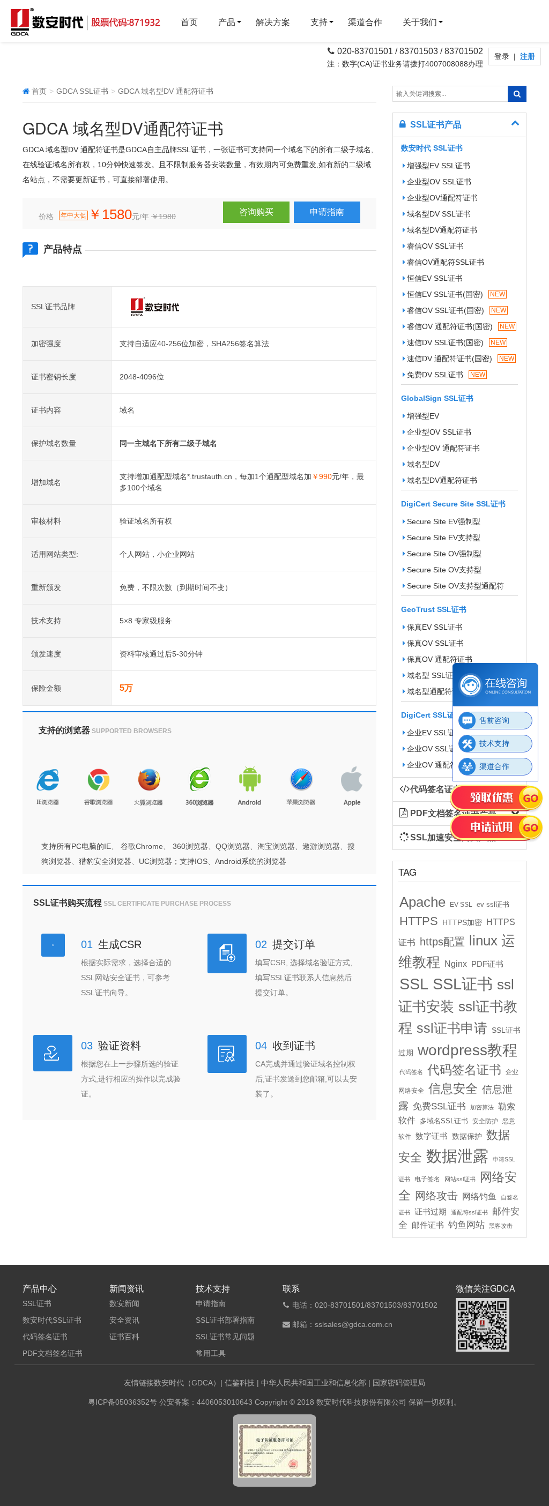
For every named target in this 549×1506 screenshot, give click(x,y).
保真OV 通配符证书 (439, 659)
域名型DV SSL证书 (439, 214)
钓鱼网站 (466, 1225)
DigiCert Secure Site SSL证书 (453, 503)
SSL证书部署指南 (225, 1320)
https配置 (442, 942)
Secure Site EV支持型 (443, 537)
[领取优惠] (497, 799)
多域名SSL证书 (444, 1121)
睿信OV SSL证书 (435, 246)
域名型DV (423, 464)
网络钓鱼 (479, 1196)
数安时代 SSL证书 (432, 148)
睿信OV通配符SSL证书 (445, 262)
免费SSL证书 (439, 1106)
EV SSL (461, 904)
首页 (189, 22)
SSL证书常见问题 (225, 1336)
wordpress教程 (467, 1049)
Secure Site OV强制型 (444, 553)
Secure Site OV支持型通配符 (455, 585)
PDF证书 (487, 964)
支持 (319, 22)
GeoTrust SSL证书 (433, 609)
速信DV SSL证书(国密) (456, 342)
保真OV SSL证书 (435, 643)
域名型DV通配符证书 (442, 230)
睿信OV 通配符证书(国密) (461, 326)
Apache (422, 901)
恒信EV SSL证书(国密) (456, 294)
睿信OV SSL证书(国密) (456, 310)
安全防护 (485, 1121)
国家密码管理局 (399, 1382)
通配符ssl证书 (469, 1212)
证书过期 (430, 1211)
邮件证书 (428, 1225)
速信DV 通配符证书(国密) (460, 358)
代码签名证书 (464, 1070)
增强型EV (423, 416)
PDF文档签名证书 (53, 1353)
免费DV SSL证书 (446, 374)
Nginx (455, 963)
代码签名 (411, 1072)
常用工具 (211, 1353)
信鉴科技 (240, 1382)
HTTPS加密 (462, 922)
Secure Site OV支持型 (444, 569)
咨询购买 (256, 212)
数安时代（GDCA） (187, 1382)
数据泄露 (457, 1156)
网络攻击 (436, 1196)
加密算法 (482, 1107)
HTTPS (418, 921)
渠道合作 (365, 22)
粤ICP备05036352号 (122, 1402)
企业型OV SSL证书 (439, 181)
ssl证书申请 (452, 1027)
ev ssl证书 (493, 904)
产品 (226, 22)
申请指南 (327, 212)
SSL (413, 984)
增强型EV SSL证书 (438, 165)
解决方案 (273, 22)
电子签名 (427, 1179)
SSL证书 (463, 984)
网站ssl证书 (460, 1179)
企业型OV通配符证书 (442, 197)
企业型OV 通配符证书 (443, 448)
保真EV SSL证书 (435, 627)
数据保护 (467, 1136)
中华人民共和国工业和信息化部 (313, 1382)
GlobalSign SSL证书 (437, 398)
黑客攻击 (501, 1225)
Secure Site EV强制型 (443, 521)
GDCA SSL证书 (82, 91)
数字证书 (432, 1136)
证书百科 (124, 1336)
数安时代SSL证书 (52, 1320)
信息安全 (453, 1088)
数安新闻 (124, 1303)
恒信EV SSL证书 (435, 278)
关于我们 (420, 22)
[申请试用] (497, 828)
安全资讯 (124, 1320)
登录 (502, 56)
